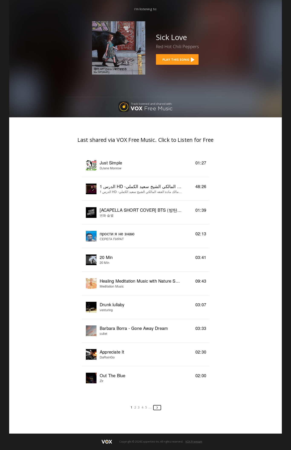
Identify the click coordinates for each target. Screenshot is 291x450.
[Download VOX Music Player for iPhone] (118, 47)
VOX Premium (193, 441)
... (150, 407)
